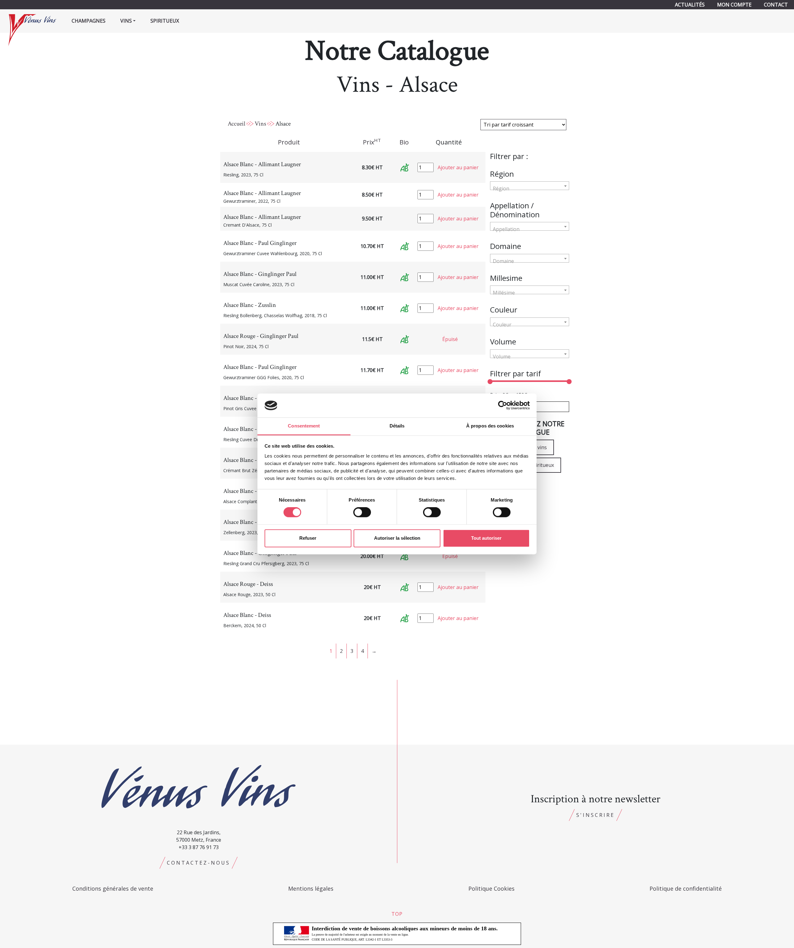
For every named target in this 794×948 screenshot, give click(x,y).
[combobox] (529, 185)
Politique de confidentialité (685, 888)
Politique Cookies (491, 888)
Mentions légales (310, 888)
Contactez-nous (198, 862)
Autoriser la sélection (397, 538)
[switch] (362, 512)
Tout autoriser (486, 538)
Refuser (307, 538)
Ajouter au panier (458, 167)
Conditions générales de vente (112, 888)
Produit (289, 142)
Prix (372, 142)
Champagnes (88, 20)
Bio (404, 142)
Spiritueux (164, 20)
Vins (260, 124)
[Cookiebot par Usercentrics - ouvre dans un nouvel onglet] (502, 405)
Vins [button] (126, 20)
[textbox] (529, 188)
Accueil (236, 124)
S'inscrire (595, 815)
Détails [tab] (397, 425)
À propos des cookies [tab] (490, 425)
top (397, 913)
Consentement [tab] (304, 425)
